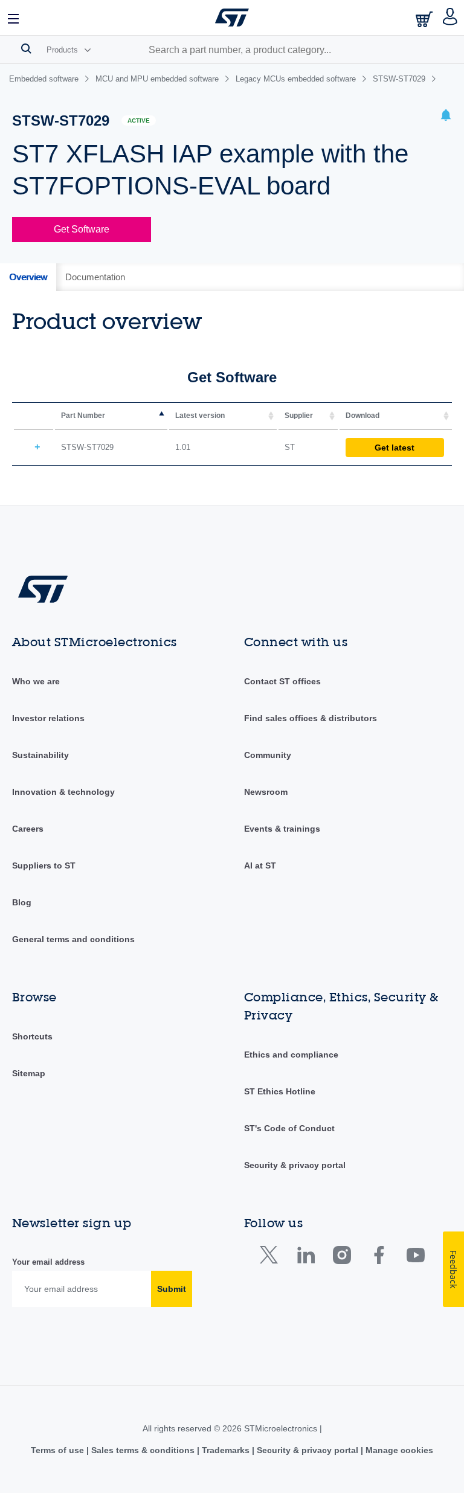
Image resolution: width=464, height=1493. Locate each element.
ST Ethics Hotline (279, 1091)
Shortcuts (32, 1036)
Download (362, 415)
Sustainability (40, 755)
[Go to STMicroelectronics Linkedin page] (305, 1257)
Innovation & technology (63, 792)
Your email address (48, 1262)
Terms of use (58, 1450)
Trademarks (225, 1450)
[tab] (28, 277)
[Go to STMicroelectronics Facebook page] (378, 1257)
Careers (28, 828)
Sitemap (28, 1073)
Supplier (299, 415)
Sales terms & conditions (143, 1450)
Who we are (36, 681)
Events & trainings (282, 828)
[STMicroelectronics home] (232, 17)
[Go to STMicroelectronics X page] (271, 1257)
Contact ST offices (282, 681)
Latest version (200, 415)
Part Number (83, 415)
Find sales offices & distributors (310, 718)
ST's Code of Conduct (289, 1128)
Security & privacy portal (295, 1165)
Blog (21, 902)
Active (138, 120)
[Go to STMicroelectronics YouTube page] (415, 1257)
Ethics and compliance (291, 1054)
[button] (14, 17)
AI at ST (260, 865)
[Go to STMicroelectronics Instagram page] (341, 1257)
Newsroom (266, 792)
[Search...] (26, 48)
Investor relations (48, 718)
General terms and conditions (73, 939)
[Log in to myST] (450, 17)
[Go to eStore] (425, 19)
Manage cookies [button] (398, 1450)
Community (267, 755)
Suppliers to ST (44, 865)
